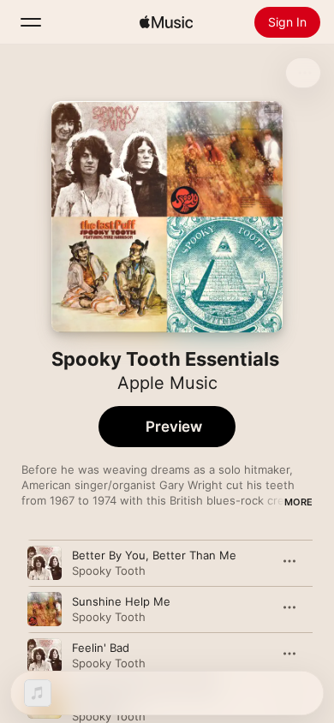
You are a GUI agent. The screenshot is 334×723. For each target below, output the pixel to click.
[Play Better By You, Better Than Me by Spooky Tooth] (44, 563)
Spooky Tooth (109, 570)
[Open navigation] (31, 22)
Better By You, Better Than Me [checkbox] (154, 555)
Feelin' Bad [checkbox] (100, 647)
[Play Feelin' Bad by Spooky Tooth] (44, 655)
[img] (166, 22)
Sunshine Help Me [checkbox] (121, 601)
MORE (298, 502)
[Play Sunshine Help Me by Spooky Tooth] (44, 609)
